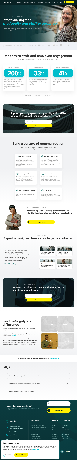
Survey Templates (65, 434)
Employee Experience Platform (38, 429)
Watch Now (54, 358)
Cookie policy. (36, 449)
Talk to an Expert (65, 436)
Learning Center (65, 432)
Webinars (64, 440)
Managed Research (35, 434)
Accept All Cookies (21, 454)
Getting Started (65, 425)
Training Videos (65, 438)
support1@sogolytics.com (16, 435)
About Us (54, 425)
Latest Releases (65, 429)
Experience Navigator (36, 438)
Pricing (53, 2)
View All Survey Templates (12, 263)
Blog (53, 427)
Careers (54, 429)
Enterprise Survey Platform (37, 432)
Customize (8, 454)
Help (63, 427)
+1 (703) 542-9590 (14, 431)
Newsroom (54, 434)
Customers (47, 2)
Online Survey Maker (35, 436)
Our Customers (55, 436)
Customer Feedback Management (38, 427)
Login (61, 2)
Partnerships (55, 438)
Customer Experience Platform (38, 425)
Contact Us (54, 432)
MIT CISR (28, 95)
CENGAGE (48, 95)
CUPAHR (38, 95)
